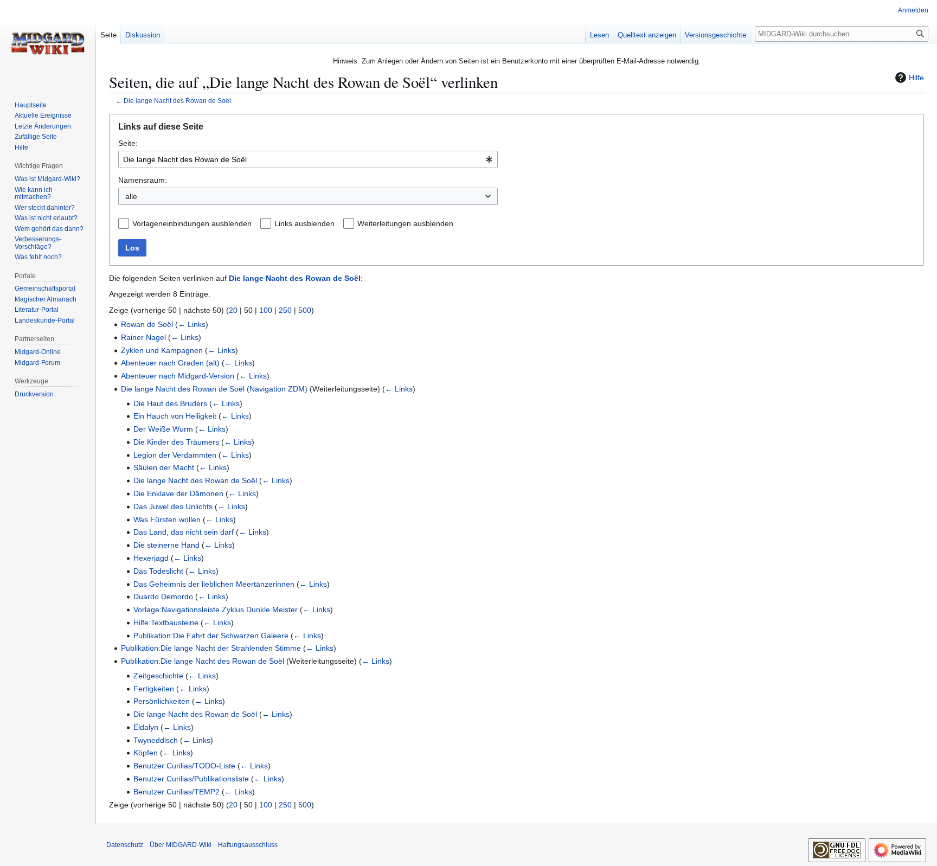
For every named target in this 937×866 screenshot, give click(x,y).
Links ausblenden (304, 223)
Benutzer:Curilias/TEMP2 (176, 791)
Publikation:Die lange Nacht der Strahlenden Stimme (211, 648)
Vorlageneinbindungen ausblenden (192, 223)
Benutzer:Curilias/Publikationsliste (191, 778)
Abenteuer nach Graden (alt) (170, 362)
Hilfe (916, 77)
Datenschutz (124, 845)
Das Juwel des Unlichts (173, 506)
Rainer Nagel (143, 337)
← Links (192, 324)
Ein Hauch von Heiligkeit (174, 416)
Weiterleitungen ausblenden (405, 223)
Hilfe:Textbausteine (165, 622)
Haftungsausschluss (248, 845)
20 (233, 310)
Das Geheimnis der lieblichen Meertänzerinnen (213, 584)
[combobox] (308, 159)
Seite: (128, 143)
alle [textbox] (131, 196)
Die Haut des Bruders (170, 403)
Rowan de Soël (147, 324)
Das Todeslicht (158, 571)
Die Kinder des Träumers (176, 442)
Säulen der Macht (163, 467)
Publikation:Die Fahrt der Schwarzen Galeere (210, 635)
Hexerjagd (151, 558)
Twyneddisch (155, 740)
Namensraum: (142, 180)
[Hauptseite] (47, 43)
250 (285, 310)
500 (304, 310)
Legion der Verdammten (174, 455)
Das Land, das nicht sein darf (183, 532)
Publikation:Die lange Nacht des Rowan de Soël (202, 661)
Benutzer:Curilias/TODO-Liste (184, 765)
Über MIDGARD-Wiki (180, 845)
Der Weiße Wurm (163, 429)
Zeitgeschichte (158, 675)
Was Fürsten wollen (167, 519)
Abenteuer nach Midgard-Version (177, 375)
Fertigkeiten (153, 688)
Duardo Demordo (163, 596)
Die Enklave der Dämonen (178, 493)
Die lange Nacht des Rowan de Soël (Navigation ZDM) (214, 388)
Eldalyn (145, 727)
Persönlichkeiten (161, 701)
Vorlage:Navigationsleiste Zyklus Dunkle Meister (215, 609)
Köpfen (145, 752)
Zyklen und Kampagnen (162, 350)
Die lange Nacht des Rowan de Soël (177, 100)
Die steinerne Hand (166, 545)
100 (265, 310)
